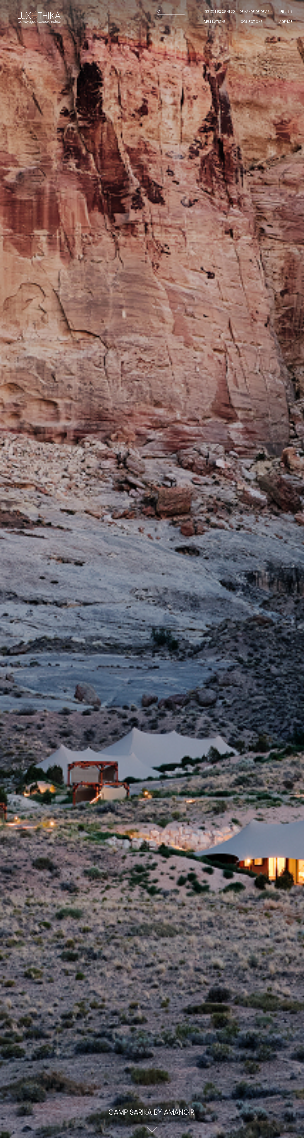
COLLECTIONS (251, 21)
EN (290, 11)
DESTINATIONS (215, 21)
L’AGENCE (284, 21)
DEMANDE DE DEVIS (254, 11)
